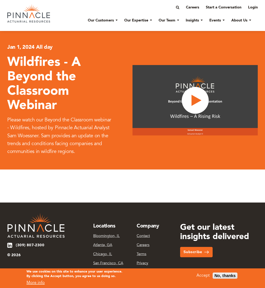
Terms (141, 254)
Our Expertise (136, 20)
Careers (192, 7)
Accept (203, 276)
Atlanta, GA (102, 245)
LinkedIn (10, 245)
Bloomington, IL (106, 236)
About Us (239, 20)
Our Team (167, 20)
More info (35, 283)
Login (253, 7)
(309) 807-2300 (30, 245)
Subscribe (192, 251)
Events (215, 20)
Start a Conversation (223, 7)
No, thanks (225, 275)
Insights (192, 20)
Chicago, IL (102, 254)
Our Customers (101, 20)
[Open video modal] (195, 100)
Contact (143, 236)
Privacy (142, 263)
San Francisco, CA (108, 263)
